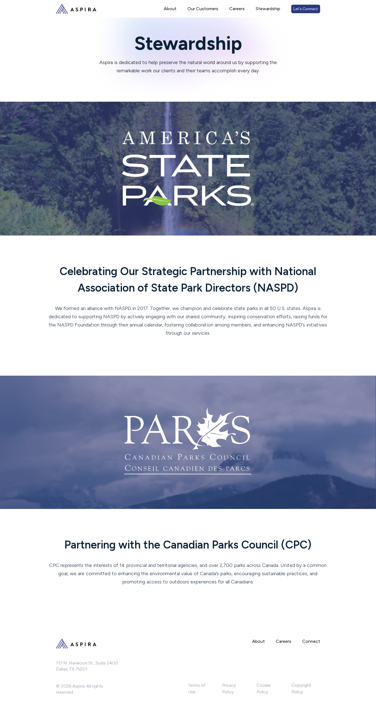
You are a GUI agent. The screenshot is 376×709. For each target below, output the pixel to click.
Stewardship (268, 8)
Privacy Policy (229, 688)
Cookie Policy (264, 688)
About (170, 8)
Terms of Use (196, 688)
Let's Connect (305, 9)
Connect (311, 641)
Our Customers (202, 8)
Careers (237, 8)
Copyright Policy (301, 688)
